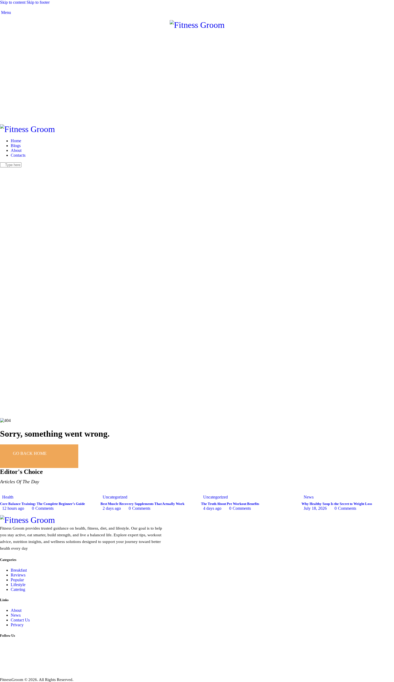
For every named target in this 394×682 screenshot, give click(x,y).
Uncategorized (115, 497)
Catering (18, 589)
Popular (17, 580)
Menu (5, 12)
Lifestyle (18, 584)
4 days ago (212, 508)
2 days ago (112, 508)
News (309, 497)
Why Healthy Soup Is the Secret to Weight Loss (337, 504)
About (16, 610)
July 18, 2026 (315, 508)
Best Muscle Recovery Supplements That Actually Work (142, 504)
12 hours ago (13, 508)
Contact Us (20, 620)
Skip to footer (38, 2)
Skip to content (12, 2)
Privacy (17, 625)
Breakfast (19, 570)
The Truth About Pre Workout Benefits (230, 504)
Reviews (18, 575)
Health (7, 497)
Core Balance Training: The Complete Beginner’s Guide (42, 504)
